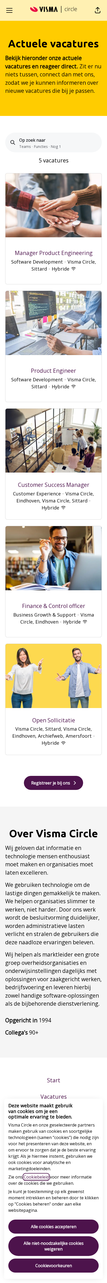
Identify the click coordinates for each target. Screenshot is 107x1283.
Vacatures (54, 1096)
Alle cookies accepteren (53, 1226)
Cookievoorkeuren (53, 1265)
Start (53, 1080)
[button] (97, 10)
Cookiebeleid (36, 1177)
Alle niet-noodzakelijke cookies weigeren (54, 1246)
